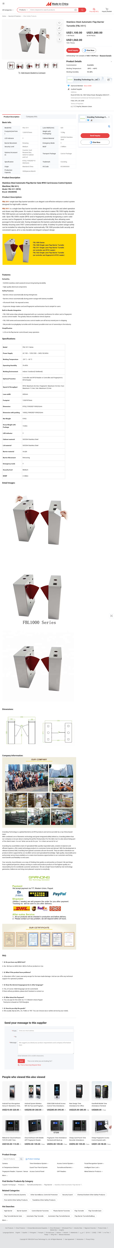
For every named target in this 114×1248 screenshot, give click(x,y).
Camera (5, 1163)
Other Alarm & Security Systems (15, 1195)
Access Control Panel (37, 1171)
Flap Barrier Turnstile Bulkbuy (85, 1216)
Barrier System (22, 1211)
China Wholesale (55, 1228)
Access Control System (65, 1163)
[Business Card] (109, 126)
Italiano (58, 1232)
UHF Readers (61, 1171)
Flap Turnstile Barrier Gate (13, 1216)
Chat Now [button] (90, 50)
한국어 (88, 1232)
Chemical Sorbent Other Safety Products (91, 1195)
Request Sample (105, 56)
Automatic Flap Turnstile (35, 1216)
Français (40, 1232)
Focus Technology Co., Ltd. (42, 1239)
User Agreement (69, 1239)
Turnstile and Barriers (64, 1167)
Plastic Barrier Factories (61, 1211)
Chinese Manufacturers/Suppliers (37, 1228)
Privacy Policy (90, 1239)
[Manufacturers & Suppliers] (57, 4)
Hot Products (9, 1228)
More (4, 1220)
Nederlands (74, 1232)
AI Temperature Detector (10, 1167)
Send (21, 1061)
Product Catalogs (33, 1159)
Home (4, 16)
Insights (61, 1230)
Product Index (102, 1228)
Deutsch (65, 1232)
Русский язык (50, 1232)
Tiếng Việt (53, 1234)
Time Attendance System (38, 1163)
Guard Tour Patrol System (38, 1167)
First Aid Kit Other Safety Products (16, 1200)
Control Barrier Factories (40, 1211)
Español (24, 1232)
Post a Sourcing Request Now (29, 1065)
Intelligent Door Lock (91, 1167)
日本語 (94, 1232)
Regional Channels (90, 1228)
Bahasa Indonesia (64, 1234)
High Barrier (8, 1211)
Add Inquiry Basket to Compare (33, 73)
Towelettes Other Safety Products (43, 1200)
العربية (81, 1232)
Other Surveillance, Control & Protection (44, 1195)
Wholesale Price (67, 1228)
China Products (20, 1228)
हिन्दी (100, 1232)
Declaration (80, 1239)
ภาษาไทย (106, 1232)
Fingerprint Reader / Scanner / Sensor (15, 1171)
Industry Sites (78, 1228)
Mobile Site (53, 1230)
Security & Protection (14, 16)
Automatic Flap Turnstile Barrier (59, 1216)
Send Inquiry (73, 50)
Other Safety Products (29, 16)
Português (33, 1232)
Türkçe (46, 1234)
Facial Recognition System (93, 1163)
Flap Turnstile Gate (94, 1211)
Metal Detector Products (92, 1171)
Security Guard (67, 1195)
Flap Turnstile (79, 1211)
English (18, 1232)
